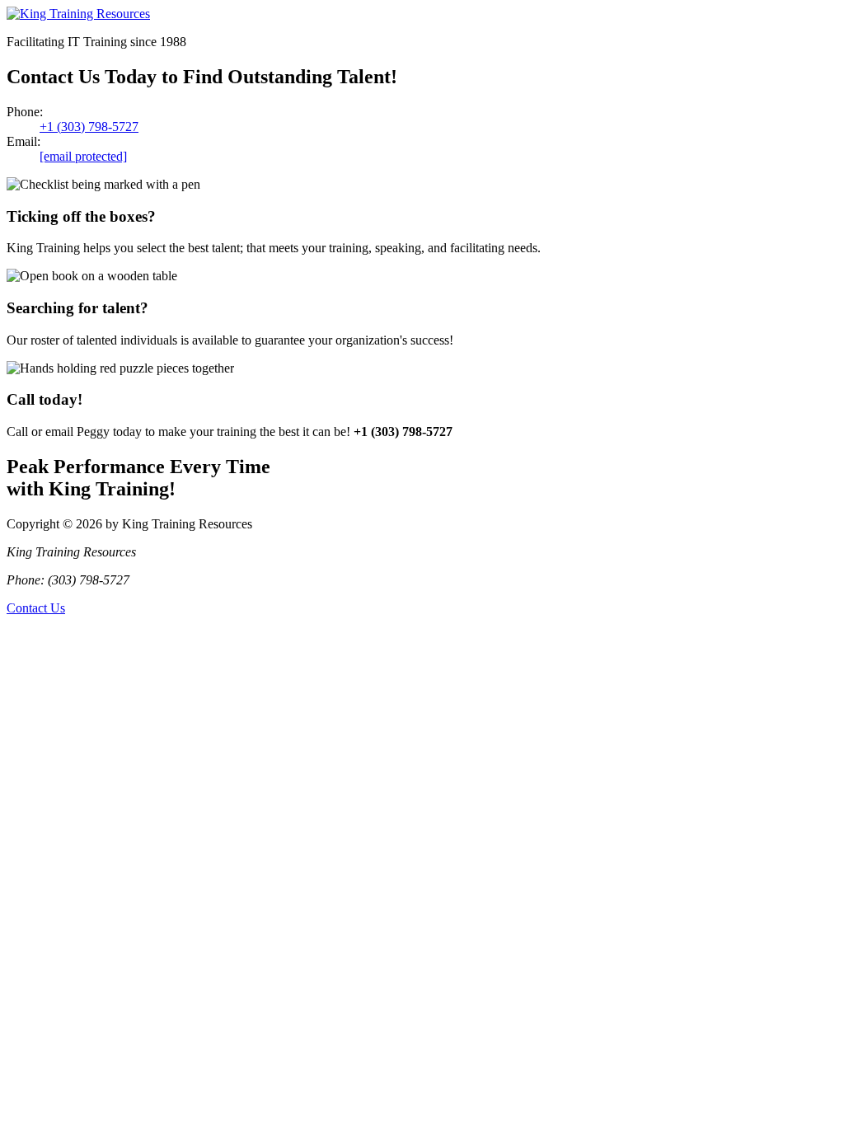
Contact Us (36, 608)
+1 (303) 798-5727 (89, 127)
